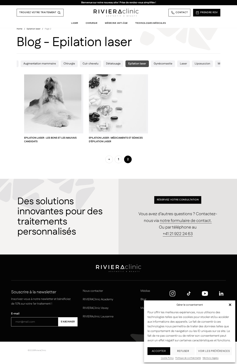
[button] (230, 304)
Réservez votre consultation (178, 199)
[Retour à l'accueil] (116, 12)
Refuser (183, 351)
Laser (74, 23)
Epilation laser (33, 28)
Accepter (159, 351)
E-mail (15, 313)
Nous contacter (93, 291)
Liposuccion (202, 64)
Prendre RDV (209, 12)
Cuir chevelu (90, 64)
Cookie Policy (167, 358)
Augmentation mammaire (39, 64)
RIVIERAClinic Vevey (95, 308)
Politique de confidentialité (188, 358)
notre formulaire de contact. (186, 221)
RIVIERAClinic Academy (98, 299)
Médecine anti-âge (116, 23)
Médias (145, 291)
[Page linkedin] (221, 293)
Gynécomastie (163, 64)
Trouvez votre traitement (37, 12)
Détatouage (113, 64)
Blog (143, 299)
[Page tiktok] (188, 293)
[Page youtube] (205, 293)
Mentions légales (211, 358)
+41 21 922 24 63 (178, 234)
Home (19, 28)
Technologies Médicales (150, 23)
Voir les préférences (214, 351)
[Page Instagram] (172, 293)
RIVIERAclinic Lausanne (98, 316)
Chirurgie (91, 23)
